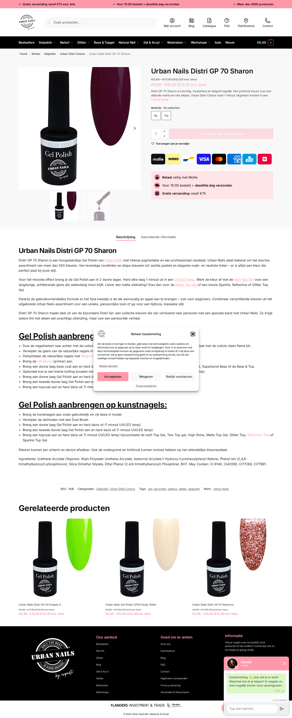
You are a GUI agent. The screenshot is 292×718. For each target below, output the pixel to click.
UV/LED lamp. (160, 99)
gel (150, 489)
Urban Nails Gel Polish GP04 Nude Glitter (131, 604)
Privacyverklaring (146, 385)
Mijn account (172, 26)
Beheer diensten (108, 365)
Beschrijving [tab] (125, 237)
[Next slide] (134, 128)
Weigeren (146, 376)
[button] (193, 334)
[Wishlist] (93, 525)
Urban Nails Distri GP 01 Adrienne (213, 604)
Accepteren (112, 376)
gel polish (160, 489)
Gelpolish (50, 53)
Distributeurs (246, 26)
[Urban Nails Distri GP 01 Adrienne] (232, 559)
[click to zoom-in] (80, 128)
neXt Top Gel (244, 279)
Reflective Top (258, 435)
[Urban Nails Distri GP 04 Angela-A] (59, 559)
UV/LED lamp (184, 279)
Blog (191, 26)
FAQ (227, 26)
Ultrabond (44, 361)
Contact (267, 26)
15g (166, 115)
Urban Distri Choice (72, 53)
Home (23, 53)
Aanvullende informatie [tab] (158, 237)
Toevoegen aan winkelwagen (221, 134)
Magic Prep (89, 356)
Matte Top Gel (186, 285)
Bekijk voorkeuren (179, 376)
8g (155, 115)
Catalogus (209, 26)
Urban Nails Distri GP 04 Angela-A (40, 604)
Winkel (36, 53)
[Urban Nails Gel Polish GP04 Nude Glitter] (145, 559)
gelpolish (194, 489)
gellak (183, 489)
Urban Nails (221, 489)
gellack (172, 489)
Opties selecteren (59, 622)
